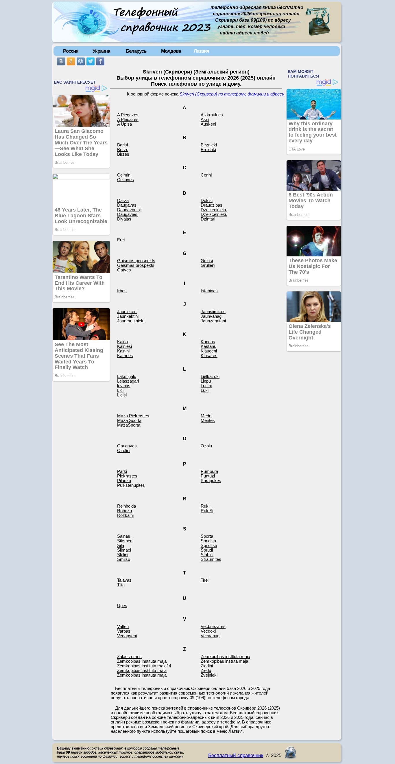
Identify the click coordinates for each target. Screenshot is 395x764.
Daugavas (126, 205)
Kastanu (208, 346)
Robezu (124, 510)
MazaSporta (128, 425)
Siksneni (125, 541)
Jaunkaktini (128, 316)
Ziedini (207, 666)
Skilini (122, 554)
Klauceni (209, 351)
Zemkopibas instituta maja (142, 661)
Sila (120, 545)
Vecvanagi (210, 635)
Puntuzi (208, 476)
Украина (101, 51)
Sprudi (207, 550)
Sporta (207, 536)
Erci (121, 240)
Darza (123, 200)
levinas (123, 385)
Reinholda (126, 506)
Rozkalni (125, 515)
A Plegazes (128, 119)
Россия (70, 51)
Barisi (122, 145)
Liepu (206, 381)
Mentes (208, 420)
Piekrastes (127, 476)
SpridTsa (209, 545)
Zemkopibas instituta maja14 (144, 666)
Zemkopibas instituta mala (142, 670)
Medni (206, 416)
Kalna (122, 341)
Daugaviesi (127, 214)
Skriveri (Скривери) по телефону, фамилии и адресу (232, 94)
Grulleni (208, 265)
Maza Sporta (129, 420)
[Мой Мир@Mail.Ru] (81, 61)
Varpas (123, 631)
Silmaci (124, 550)
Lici (120, 390)
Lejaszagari (128, 381)
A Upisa (124, 124)
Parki (122, 471)
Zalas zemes (129, 656)
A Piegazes (128, 115)
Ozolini (123, 450)
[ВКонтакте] (61, 61)
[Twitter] (90, 61)
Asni (205, 119)
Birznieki (209, 145)
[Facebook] (100, 61)
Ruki (205, 506)
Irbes (122, 291)
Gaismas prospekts (135, 265)
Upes (122, 605)
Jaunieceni (127, 311)
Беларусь (136, 51)
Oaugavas (127, 446)
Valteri (123, 626)
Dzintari (208, 219)
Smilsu (123, 559)
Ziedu (206, 670)
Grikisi (207, 260)
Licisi (122, 395)
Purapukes (211, 480)
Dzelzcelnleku (214, 214)
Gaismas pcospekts (136, 260)
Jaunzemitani (213, 321)
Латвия (201, 51)
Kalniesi (124, 346)
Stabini (207, 554)
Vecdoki (208, 631)
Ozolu (206, 446)
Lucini (206, 385)
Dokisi (207, 200)
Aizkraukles (212, 115)
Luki (204, 390)
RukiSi (207, 510)
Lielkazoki (210, 376)
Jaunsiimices (213, 311)
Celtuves (125, 179)
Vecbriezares (213, 626)
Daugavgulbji (129, 209)
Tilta (121, 585)
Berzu (122, 149)
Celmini (124, 175)
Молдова (171, 51)
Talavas (124, 580)
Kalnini (123, 351)
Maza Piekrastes (133, 416)
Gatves (124, 270)
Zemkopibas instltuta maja (225, 656)
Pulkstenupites (131, 485)
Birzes (123, 154)
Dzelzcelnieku (214, 209)
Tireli (205, 580)
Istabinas (209, 291)
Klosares (209, 355)
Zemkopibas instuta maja (224, 661)
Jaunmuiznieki (130, 321)
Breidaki (208, 149)
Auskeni (208, 124)
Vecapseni (127, 635)
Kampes (125, 355)
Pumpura (209, 471)
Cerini (206, 175)
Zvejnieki (209, 675)
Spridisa (208, 541)
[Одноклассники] (71, 61)
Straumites (211, 559)
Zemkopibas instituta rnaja (142, 675)
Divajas (124, 219)
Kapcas (208, 341)
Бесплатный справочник (235, 755)
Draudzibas (211, 205)
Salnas (123, 536)
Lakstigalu (126, 376)
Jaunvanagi (211, 316)
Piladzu (124, 480)
